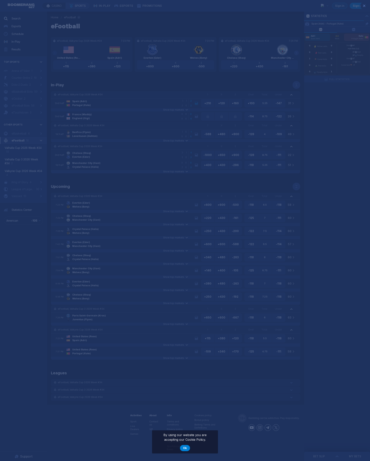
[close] (364, 6)
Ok (185, 448)
